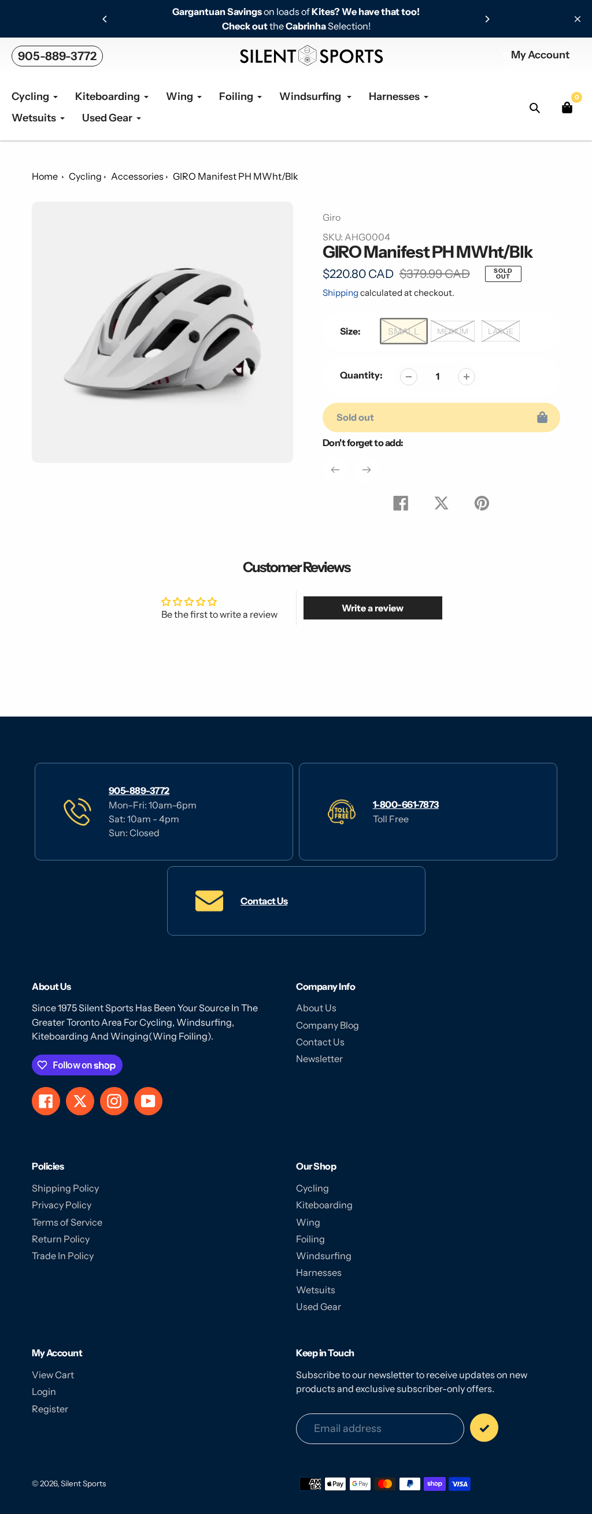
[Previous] (105, 19)
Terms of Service (67, 1222)
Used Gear (318, 1306)
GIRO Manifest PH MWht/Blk (235, 176)
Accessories (137, 176)
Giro (332, 217)
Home (45, 176)
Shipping (340, 292)
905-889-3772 (57, 56)
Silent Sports (83, 1483)
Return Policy (61, 1239)
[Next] (487, 19)
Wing (308, 1222)
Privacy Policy (61, 1205)
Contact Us (263, 901)
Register (50, 1409)
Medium (452, 331)
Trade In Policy (63, 1255)
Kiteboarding (324, 1205)
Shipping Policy (65, 1188)
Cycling (85, 176)
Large (500, 331)
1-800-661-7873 (406, 804)
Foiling (310, 1239)
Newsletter (319, 1058)
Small (403, 330)
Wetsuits (315, 1290)
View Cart (53, 1375)
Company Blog (327, 1025)
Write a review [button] (373, 608)
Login (44, 1391)
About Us (316, 1008)
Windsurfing (324, 1255)
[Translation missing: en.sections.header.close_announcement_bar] (577, 19)
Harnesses (319, 1272)
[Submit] (484, 1427)
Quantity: (361, 375)
